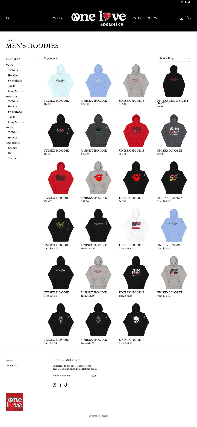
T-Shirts (13, 70)
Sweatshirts (15, 80)
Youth (9, 127)
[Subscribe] (94, 376)
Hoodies (13, 75)
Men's (9, 65)
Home (9, 40)
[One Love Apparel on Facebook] (60, 385)
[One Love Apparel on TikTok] (66, 385)
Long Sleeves (16, 91)
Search (9, 361)
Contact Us (12, 365)
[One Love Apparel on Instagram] (54, 385)
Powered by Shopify (98, 416)
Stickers (12, 158)
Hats (11, 153)
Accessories (13, 142)
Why (58, 18)
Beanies (12, 148)
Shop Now (146, 18)
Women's (11, 96)
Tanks (11, 85)
